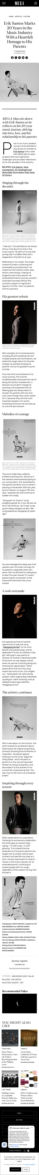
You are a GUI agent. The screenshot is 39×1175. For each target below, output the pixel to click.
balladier (6, 979)
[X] (16, 57)
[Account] (35, 3)
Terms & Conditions (30, 1164)
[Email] (23, 57)
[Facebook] (12, 57)
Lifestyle (18, 16)
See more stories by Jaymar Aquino (19, 968)
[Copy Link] (26, 57)
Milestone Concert (10, 982)
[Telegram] (19, 57)
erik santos (16, 979)
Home (11, 16)
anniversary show (19, 976)
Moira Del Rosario (28, 1062)
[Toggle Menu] (4, 3)
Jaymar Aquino (20, 51)
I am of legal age (15, 1169)
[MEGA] (19, 3)
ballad (31, 976)
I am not (26, 1169)
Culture (27, 16)
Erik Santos (18, 151)
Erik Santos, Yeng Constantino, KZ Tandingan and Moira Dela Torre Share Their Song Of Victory (18, 171)
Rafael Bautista (8, 1103)
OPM (21, 982)
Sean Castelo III (8, 1067)
